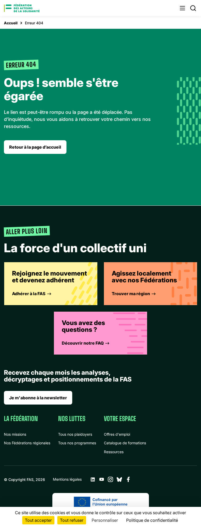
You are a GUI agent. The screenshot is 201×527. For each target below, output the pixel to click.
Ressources (114, 452)
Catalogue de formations (125, 443)
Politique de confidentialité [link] (152, 520)
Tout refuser (71, 520)
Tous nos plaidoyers (75, 434)
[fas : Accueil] (22, 8)
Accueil (11, 23)
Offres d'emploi (117, 434)
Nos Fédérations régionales (27, 443)
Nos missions (15, 434)
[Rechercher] (193, 8)
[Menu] (182, 8)
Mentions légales (67, 479)
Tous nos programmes (77, 443)
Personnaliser (105, 520)
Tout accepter (38, 520)
